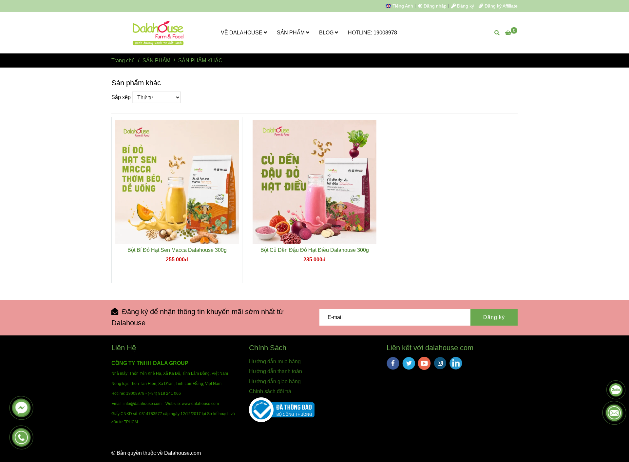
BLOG (327, 32)
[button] (401, 5)
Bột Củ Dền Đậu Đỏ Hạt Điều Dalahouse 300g (314, 250)
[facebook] (393, 363)
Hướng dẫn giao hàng (275, 381)
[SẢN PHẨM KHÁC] (158, 33)
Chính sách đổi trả (270, 391)
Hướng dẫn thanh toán (275, 371)
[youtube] (424, 363)
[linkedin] (455, 363)
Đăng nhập (434, 6)
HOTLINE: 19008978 (372, 32)
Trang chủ (123, 60)
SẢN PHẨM (291, 32)
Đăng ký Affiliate (500, 6)
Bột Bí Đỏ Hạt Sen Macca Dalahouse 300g (177, 250)
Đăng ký (465, 6)
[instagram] (440, 363)
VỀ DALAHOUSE (242, 32)
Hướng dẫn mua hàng (275, 361)
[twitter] (408, 363)
